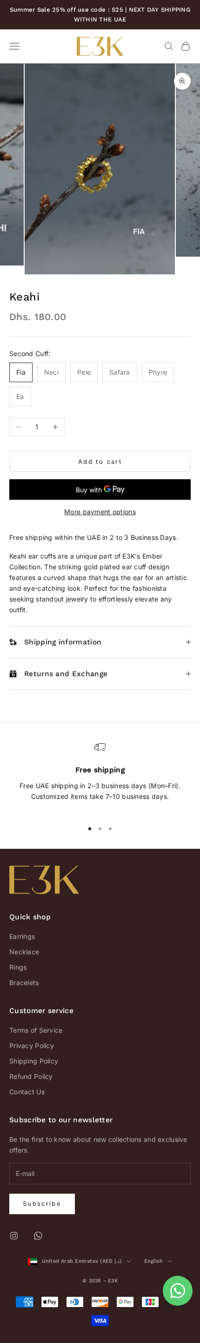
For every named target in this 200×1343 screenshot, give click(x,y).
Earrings (22, 936)
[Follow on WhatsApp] (38, 1235)
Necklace (24, 952)
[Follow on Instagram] (14, 1235)
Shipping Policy (33, 1061)
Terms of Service (35, 1030)
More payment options (100, 512)
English (153, 1261)
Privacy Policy (31, 1045)
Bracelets (24, 982)
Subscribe (42, 1203)
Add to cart (100, 461)
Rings (18, 967)
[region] (100, 776)
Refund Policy (31, 1076)
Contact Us (27, 1092)
